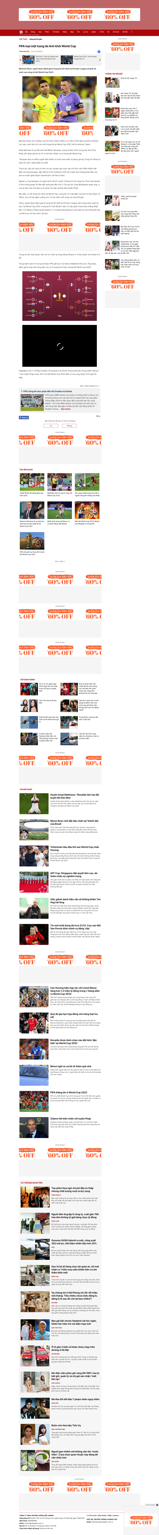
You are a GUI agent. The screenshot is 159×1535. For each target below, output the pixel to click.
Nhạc (65, 32)
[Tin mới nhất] (26, 32)
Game (93, 32)
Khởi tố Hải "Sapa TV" (129, 78)
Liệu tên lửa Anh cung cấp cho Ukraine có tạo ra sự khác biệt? (89, 736)
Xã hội (124, 32)
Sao (40, 32)
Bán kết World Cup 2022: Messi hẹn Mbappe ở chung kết (87, 522)
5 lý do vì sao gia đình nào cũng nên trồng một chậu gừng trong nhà (130, 214)
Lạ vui (85, 32)
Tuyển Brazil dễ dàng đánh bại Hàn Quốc (31, 494)
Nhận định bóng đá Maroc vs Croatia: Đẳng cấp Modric (58, 522)
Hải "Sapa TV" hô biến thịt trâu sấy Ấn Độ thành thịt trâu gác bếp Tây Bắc (130, 95)
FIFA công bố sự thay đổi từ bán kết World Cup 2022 (32, 553)
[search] (131, 32)
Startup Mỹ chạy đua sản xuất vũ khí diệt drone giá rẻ (49, 719)
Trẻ (78, 32)
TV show (55, 32)
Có (51, 426)
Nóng (33, 32)
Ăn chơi (116, 32)
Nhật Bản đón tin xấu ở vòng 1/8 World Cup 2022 (59, 494)
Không (69, 426)
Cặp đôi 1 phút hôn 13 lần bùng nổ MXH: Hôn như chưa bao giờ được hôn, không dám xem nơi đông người (89, 705)
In (99, 416)
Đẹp (72, 32)
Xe (108, 32)
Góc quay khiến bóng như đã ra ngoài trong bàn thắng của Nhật (87, 494)
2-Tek (101, 32)
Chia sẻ (25, 418)
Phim (47, 32)
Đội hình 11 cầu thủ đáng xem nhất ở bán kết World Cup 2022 (47, 59)
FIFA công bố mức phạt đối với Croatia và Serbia (47, 391)
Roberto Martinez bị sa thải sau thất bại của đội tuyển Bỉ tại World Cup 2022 (32, 523)
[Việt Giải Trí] (21, 32)
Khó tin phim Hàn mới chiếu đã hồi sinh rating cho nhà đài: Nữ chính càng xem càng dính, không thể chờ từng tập (88, 688)
